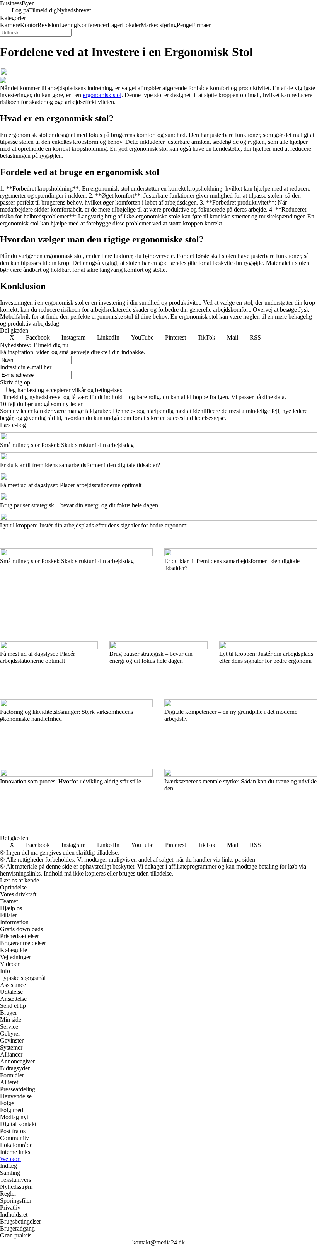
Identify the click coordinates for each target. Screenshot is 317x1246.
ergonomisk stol (102, 95)
